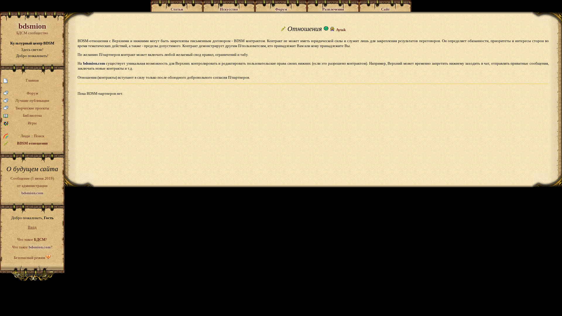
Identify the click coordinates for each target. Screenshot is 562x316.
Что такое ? (32, 239)
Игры (32, 123)
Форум (32, 93)
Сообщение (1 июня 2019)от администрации (32, 185)
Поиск (39, 136)
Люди (25, 136)
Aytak (341, 30)
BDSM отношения (32, 143)
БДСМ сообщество (32, 28)
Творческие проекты (32, 108)
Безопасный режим (29, 257)
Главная (32, 80)
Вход (32, 227)
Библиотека (32, 115)
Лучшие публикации (32, 100)
